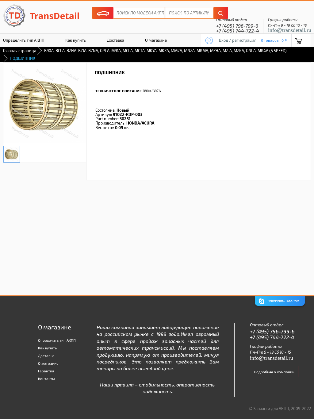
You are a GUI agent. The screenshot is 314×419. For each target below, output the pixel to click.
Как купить (75, 40)
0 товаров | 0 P (274, 40)
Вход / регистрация (237, 40)
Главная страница (19, 50)
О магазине (156, 40)
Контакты (46, 378)
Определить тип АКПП (57, 340)
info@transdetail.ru (289, 30)
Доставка (115, 40)
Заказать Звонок (283, 300)
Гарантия (46, 371)
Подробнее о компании (274, 372)
